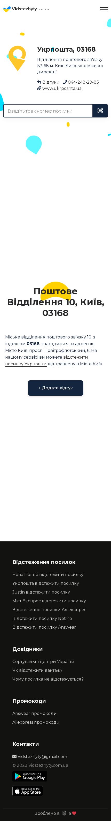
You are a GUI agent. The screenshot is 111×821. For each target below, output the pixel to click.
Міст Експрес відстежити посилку (49, 600)
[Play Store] (29, 776)
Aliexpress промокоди (36, 722)
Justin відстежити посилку (41, 592)
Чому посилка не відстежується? (48, 679)
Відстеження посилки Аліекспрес (49, 609)
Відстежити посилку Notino (42, 618)
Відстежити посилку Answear (44, 627)
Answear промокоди (34, 713)
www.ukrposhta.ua (62, 88)
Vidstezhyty (30, 8)
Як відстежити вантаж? (37, 670)
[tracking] (100, 111)
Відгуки (51, 82)
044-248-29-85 (83, 82)
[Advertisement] (55, 217)
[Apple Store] (29, 791)
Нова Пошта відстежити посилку (47, 574)
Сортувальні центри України (43, 661)
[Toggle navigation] (104, 9)
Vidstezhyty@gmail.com (42, 756)
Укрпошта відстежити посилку (45, 583)
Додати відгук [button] (57, 387)
